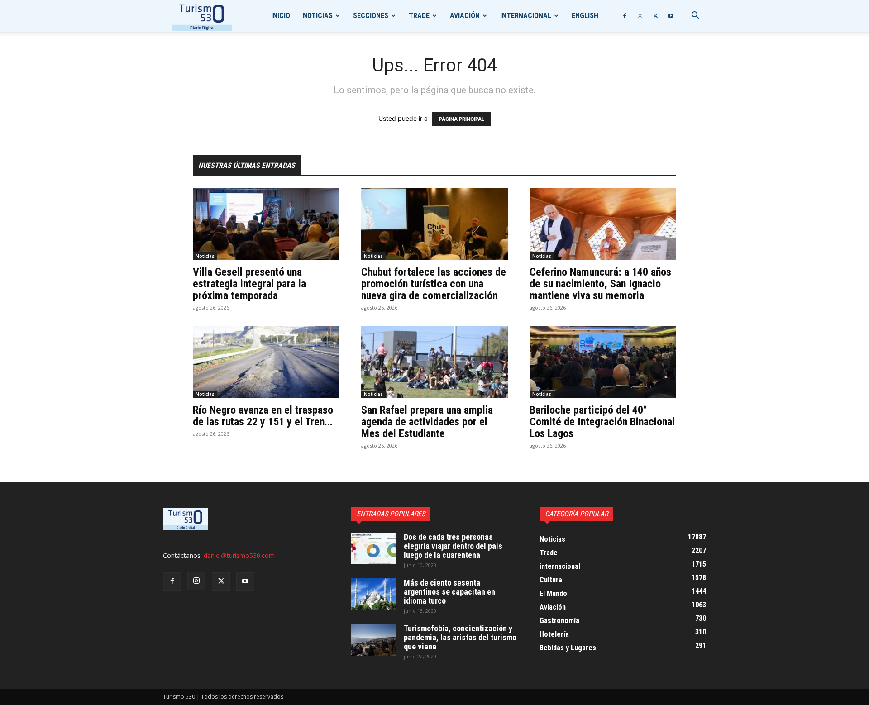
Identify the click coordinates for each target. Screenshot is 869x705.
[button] (695, 16)
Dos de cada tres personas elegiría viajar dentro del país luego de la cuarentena (453, 546)
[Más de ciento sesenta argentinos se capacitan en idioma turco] (373, 594)
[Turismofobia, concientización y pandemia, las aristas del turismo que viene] (373, 640)
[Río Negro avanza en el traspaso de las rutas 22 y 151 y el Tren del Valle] (266, 362)
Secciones (370, 15)
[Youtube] (671, 16)
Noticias (318, 15)
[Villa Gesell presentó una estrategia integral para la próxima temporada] (266, 224)
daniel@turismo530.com (239, 555)
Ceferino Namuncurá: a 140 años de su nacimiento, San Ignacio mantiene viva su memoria (600, 284)
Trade (419, 15)
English (585, 15)
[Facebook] (624, 16)
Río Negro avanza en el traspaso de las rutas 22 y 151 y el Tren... (263, 416)
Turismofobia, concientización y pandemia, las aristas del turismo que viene (460, 637)
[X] (655, 16)
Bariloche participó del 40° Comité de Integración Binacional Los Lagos (602, 422)
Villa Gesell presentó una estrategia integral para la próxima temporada (249, 284)
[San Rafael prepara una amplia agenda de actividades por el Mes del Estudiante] (434, 362)
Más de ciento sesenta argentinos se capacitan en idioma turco (449, 591)
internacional (525, 15)
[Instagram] (640, 16)
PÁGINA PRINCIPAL (461, 119)
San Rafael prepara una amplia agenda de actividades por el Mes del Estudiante (427, 422)
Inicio (280, 15)
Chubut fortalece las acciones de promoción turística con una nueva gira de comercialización (433, 284)
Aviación (465, 15)
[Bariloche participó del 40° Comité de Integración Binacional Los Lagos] (603, 362)
